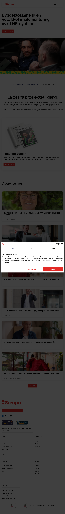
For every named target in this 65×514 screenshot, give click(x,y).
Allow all (53, 269)
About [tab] (53, 248)
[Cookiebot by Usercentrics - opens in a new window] (56, 244)
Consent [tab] (11, 248)
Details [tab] (32, 248)
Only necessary (32, 269)
